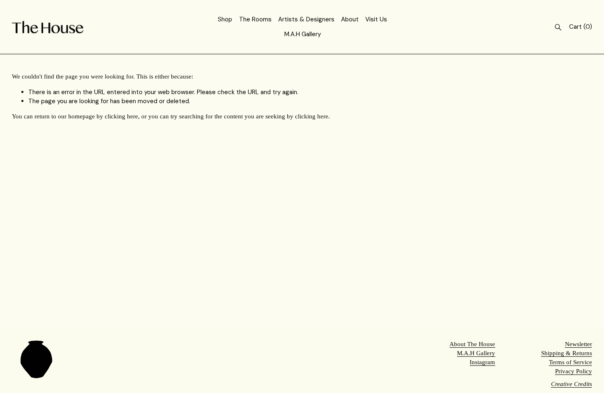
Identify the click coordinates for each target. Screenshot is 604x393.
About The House (472, 344)
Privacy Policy (573, 371)
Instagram (482, 362)
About (350, 19)
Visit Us (376, 19)
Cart (580, 27)
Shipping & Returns (566, 353)
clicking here (121, 116)
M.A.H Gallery (302, 34)
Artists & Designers (306, 19)
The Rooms (255, 19)
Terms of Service (570, 362)
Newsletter (578, 344)
